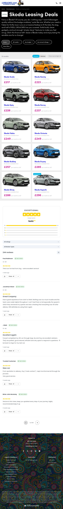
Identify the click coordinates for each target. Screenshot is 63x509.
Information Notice (11, 465)
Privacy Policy (11, 479)
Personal (35, 56)
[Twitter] (28, 451)
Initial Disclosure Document (11, 469)
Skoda (5, 42)
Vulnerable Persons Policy (11, 467)
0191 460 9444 (31, 441)
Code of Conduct (11, 460)
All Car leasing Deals (31, 460)
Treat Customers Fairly (11, 474)
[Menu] (60, 3)
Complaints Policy (11, 476)
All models (16, 42)
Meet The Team (52, 462)
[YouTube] (39, 451)
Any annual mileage (43, 42)
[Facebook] (24, 451)
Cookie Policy (11, 462)
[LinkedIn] (35, 451)
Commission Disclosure (10, 481)
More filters (6, 46)
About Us (52, 460)
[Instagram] (31, 451)
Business (43, 56)
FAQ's (52, 465)
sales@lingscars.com (31, 446)
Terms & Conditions (11, 472)
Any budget (28, 42)
